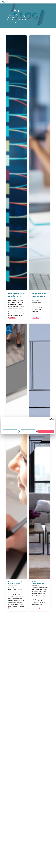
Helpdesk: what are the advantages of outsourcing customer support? (39, 295)
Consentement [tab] (9, 417)
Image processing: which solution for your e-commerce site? (16, 583)
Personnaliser (27, 437)
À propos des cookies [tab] (46, 417)
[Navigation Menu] (53, 1)
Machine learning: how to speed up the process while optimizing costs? (16, 294)
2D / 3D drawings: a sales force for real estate (39, 582)
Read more (12, 317)
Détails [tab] (28, 417)
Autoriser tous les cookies (45, 437)
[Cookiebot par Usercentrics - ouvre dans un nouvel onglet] (48, 413)
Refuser (10, 437)
